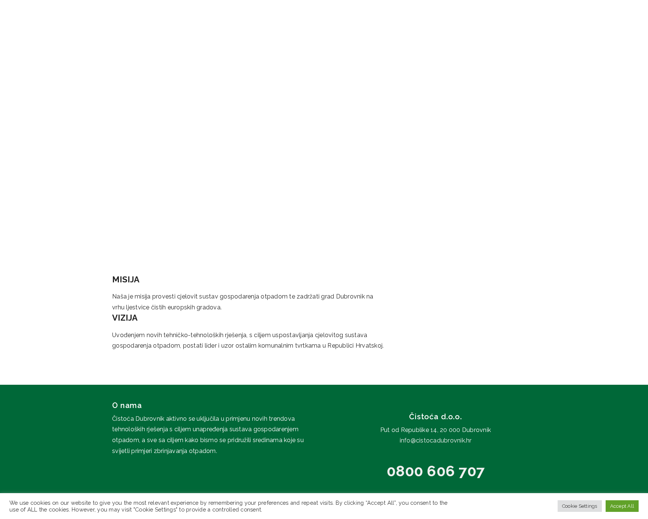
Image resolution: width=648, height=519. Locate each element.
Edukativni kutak (506, 26)
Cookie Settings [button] (579, 506)
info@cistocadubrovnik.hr (436, 440)
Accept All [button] (622, 506)
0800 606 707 (435, 471)
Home (367, 26)
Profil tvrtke (403, 26)
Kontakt (632, 26)
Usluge (450, 26)
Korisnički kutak (576, 26)
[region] (324, 115)
